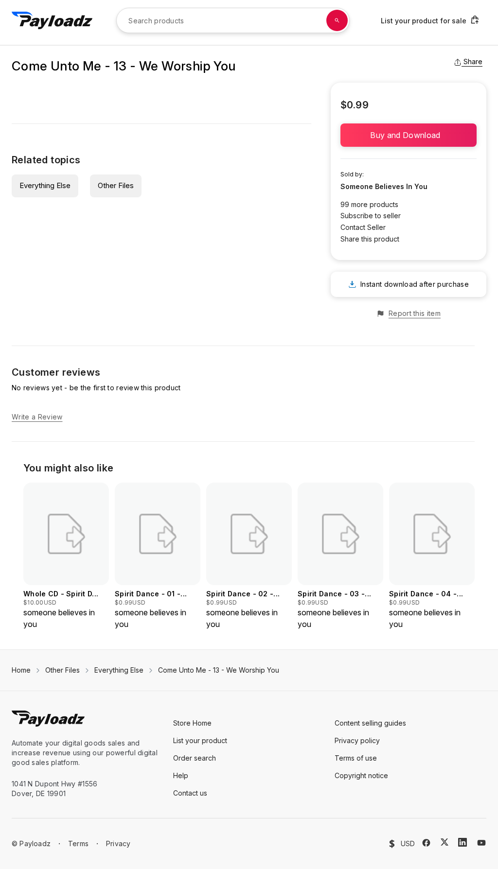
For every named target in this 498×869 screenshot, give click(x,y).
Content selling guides (370, 723)
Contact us (190, 793)
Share (472, 61)
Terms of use (356, 758)
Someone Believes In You (383, 186)
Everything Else (45, 185)
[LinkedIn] (462, 842)
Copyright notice (361, 775)
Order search (194, 758)
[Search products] (337, 20)
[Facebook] (426, 843)
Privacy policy (357, 740)
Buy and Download (408, 135)
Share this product (369, 239)
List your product (200, 740)
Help (180, 775)
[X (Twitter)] (444, 842)
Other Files (116, 185)
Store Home (192, 723)
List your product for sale (423, 21)
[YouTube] (481, 843)
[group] (66, 556)
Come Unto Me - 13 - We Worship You (218, 670)
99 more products (369, 204)
